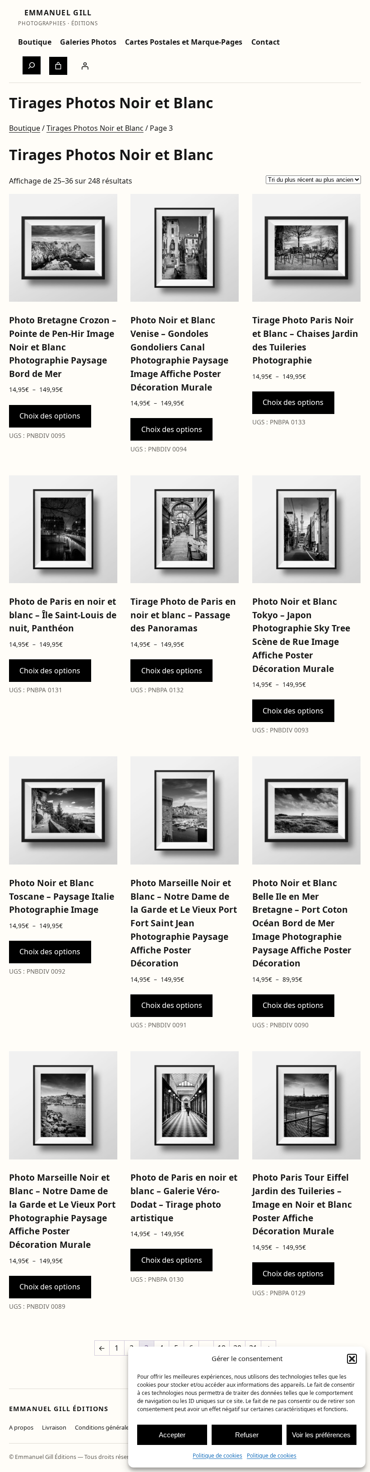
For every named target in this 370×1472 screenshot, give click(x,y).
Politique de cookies (217, 1455)
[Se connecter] (85, 66)
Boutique (24, 128)
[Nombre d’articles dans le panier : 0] (58, 66)
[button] (351, 1358)
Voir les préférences (321, 1435)
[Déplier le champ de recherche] (32, 65)
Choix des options (49, 416)
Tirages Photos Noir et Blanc (94, 128)
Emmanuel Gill (58, 13)
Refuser (247, 1435)
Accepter (172, 1435)
